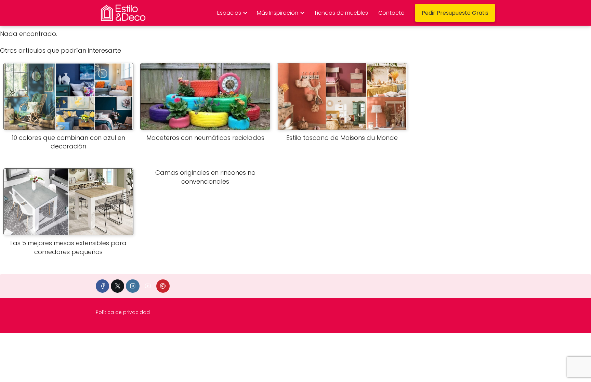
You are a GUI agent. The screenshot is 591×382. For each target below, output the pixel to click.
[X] (117, 286)
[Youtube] (148, 286)
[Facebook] (102, 286)
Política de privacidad (123, 312)
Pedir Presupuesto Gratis (455, 13)
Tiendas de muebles (341, 13)
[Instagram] (132, 286)
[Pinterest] (163, 286)
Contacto (391, 13)
